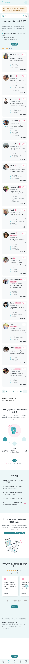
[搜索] (3, 16)
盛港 (20, 624)
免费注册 (14, 44)
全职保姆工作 (14, 619)
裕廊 (10, 624)
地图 (15, 656)
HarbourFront (5, 628)
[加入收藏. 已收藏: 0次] (24, 279)
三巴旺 (19, 626)
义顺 (24, 624)
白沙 (16, 626)
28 (21, 391)
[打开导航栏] (25, 2)
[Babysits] (6, 2)
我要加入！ (14, 607)
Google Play (20, 533)
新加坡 (3, 624)
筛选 (26, 16)
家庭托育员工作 (22, 619)
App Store (9, 533)
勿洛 (7, 624)
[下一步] (25, 391)
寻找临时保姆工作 (6, 619)
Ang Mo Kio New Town (8, 626)
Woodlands (15, 624)
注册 (14, 460)
